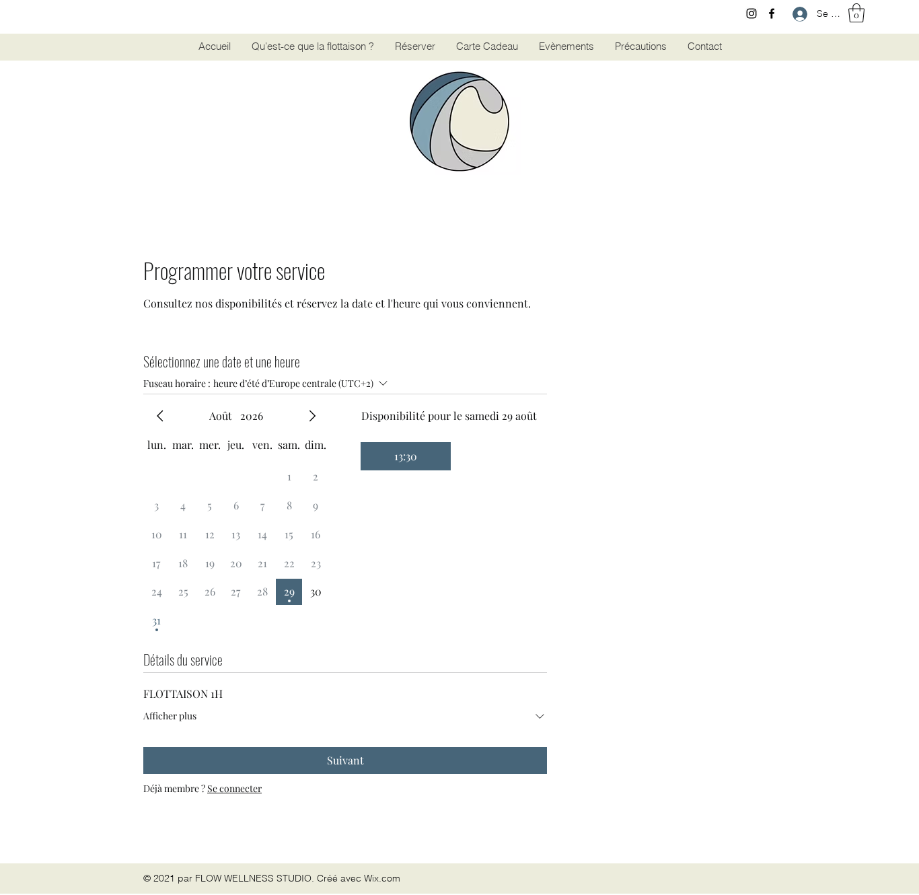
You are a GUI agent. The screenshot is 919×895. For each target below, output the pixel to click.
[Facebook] (771, 13)
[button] (856, 13)
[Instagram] (751, 13)
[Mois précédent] (160, 416)
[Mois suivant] (312, 416)
